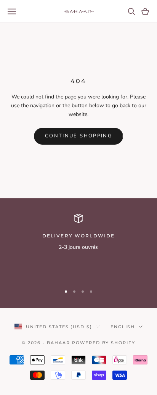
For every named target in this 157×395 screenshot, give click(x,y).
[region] (78, 246)
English (123, 326)
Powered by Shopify (103, 342)
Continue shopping (78, 135)
